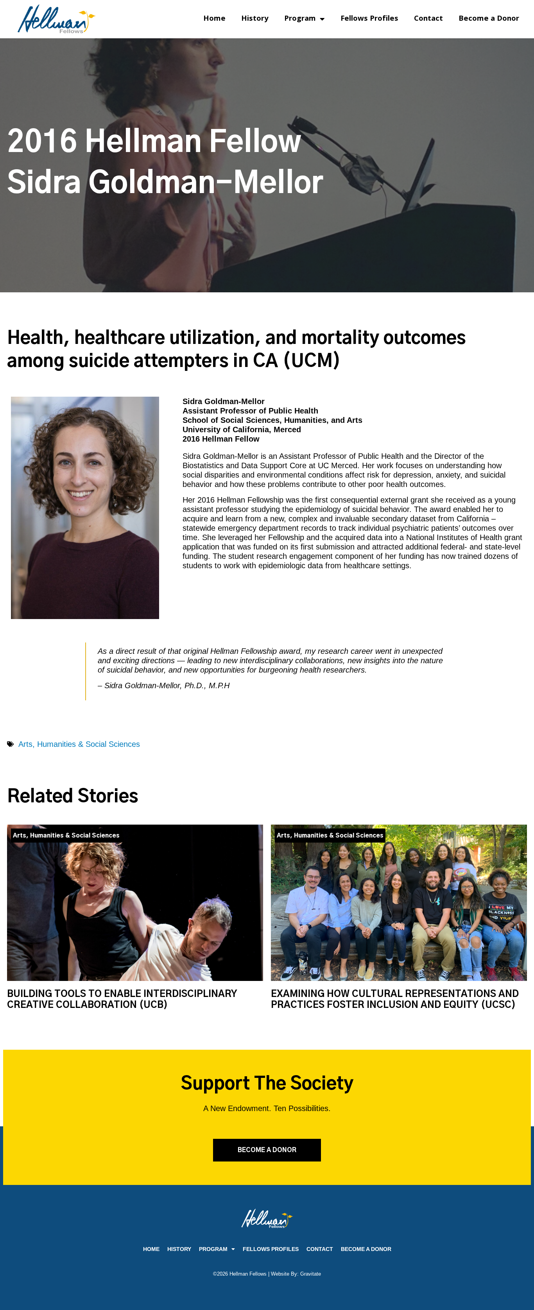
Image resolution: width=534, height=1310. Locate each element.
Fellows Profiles (369, 19)
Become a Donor (489, 19)
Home (214, 19)
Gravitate (310, 1274)
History (255, 19)
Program (300, 19)
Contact (428, 19)
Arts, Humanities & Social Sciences (79, 744)
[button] (267, 1150)
